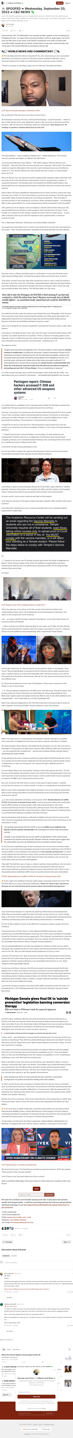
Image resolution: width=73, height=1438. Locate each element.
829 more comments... (7, 1340)
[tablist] (10, 1256)
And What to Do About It (10, 1357)
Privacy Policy (51, 1403)
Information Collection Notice (36, 1403)
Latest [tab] (9, 1349)
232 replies (9, 1331)
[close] (54, 1369)
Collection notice (49, 1424)
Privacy (35, 1424)
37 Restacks (24, 1228)
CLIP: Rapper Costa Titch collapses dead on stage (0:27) (23, 605)
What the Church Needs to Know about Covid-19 (21, 1355)
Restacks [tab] (14, 1256)
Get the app (46, 1429)
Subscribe (60, 3)
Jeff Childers (10, 24)
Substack (27, 1434)
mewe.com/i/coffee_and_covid (19, 1217)
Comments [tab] (6, 1256)
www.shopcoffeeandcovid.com (21, 1222)
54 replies (9, 1297)
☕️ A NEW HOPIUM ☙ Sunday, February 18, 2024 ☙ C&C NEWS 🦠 (27, 1367)
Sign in (67, 3)
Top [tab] (4, 1349)
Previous (9, 1242)
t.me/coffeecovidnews (17, 1220)
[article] (36, 1358)
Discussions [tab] (16, 1349)
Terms (40, 1424)
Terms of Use (45, 1401)
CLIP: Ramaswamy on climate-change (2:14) (19, 1165)
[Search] (69, 1349)
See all (5, 1395)
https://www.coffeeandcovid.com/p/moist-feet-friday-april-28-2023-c (27, 1289)
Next (65, 1242)
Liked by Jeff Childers (11, 1306)
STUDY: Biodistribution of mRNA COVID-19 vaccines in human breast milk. (31, 876)
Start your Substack (31, 1429)
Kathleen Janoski (9, 1304)
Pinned (8, 1275)
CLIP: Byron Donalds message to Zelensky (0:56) (21, 110)
